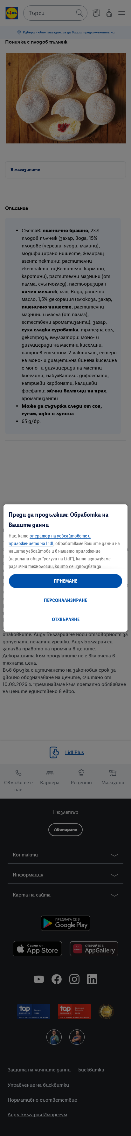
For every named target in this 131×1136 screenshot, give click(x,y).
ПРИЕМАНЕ (65, 581)
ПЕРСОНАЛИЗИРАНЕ (65, 600)
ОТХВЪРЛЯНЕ (65, 619)
